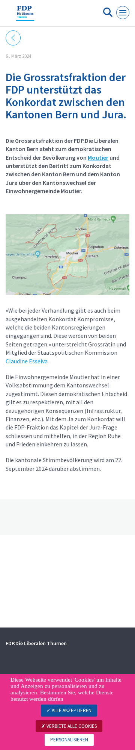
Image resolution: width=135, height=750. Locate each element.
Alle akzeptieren (71, 710)
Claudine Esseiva (27, 361)
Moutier (98, 157)
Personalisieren (69, 739)
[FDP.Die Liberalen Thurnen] (25, 16)
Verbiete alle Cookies (71, 726)
